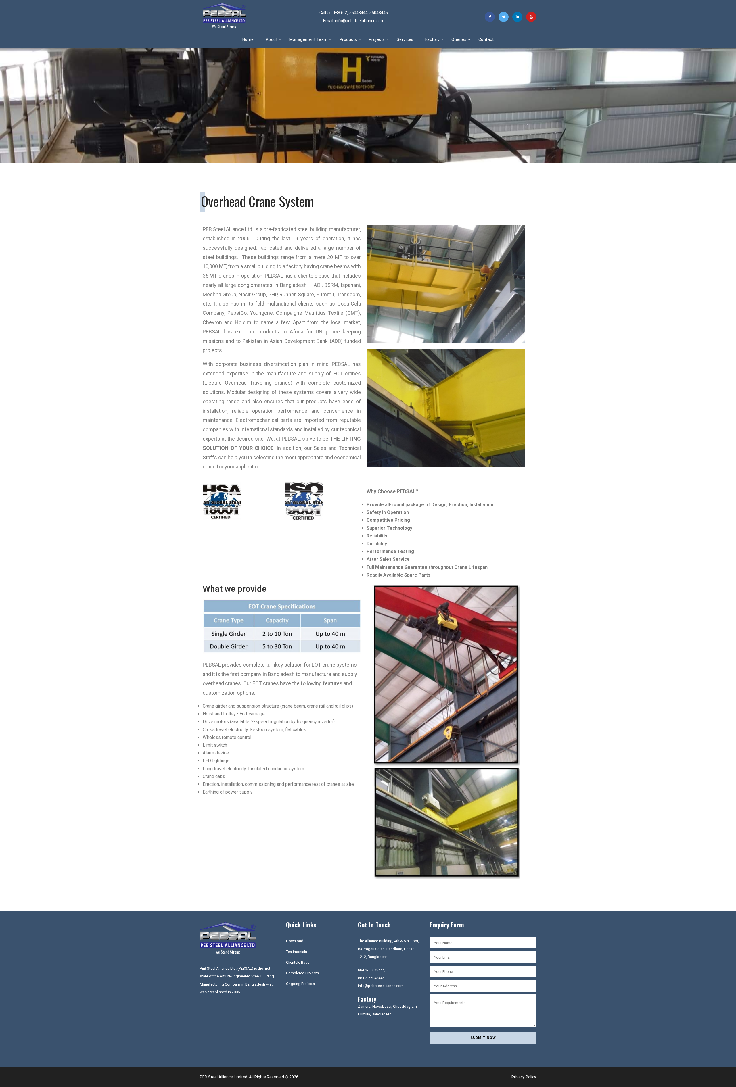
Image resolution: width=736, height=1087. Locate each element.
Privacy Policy (523, 1077)
